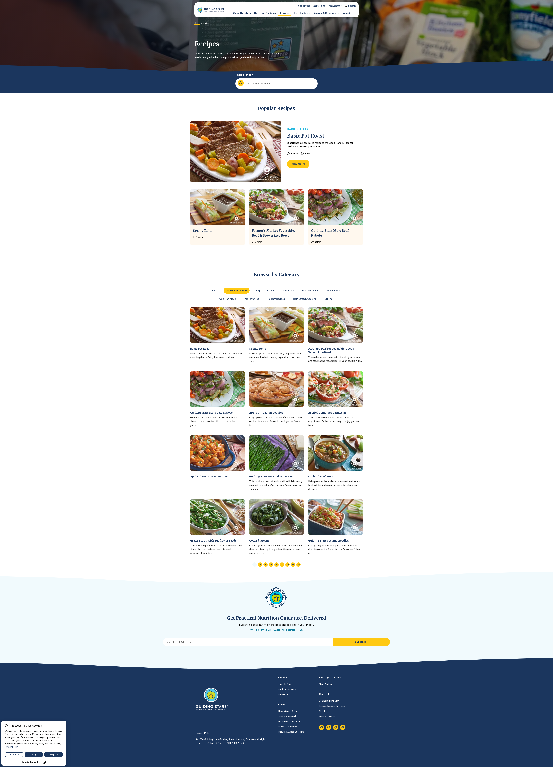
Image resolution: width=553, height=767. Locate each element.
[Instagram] (328, 727)
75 (293, 564)
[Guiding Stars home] (210, 10)
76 (298, 564)
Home (197, 23)
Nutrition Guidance (265, 13)
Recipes (284, 13)
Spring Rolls (202, 231)
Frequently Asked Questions (291, 731)
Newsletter (283, 694)
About (346, 13)
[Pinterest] (335, 727)
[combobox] (276, 83)
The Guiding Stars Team (289, 721)
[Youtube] (342, 727)
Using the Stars (242, 13)
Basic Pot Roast (305, 136)
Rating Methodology (287, 726)
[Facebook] (321, 727)
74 (287, 564)
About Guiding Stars (287, 711)
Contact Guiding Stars (329, 700)
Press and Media (327, 716)
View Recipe (298, 164)
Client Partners (301, 13)
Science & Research (325, 13)
